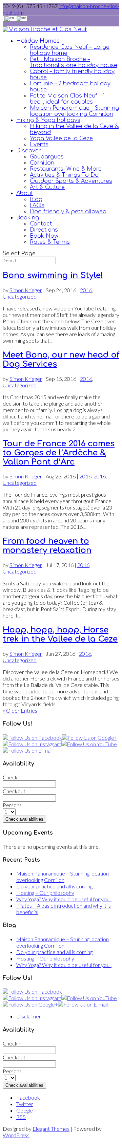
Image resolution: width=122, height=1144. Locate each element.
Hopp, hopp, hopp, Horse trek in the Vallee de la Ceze (60, 634)
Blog (36, 199)
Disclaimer (28, 1016)
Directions (44, 230)
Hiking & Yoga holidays (48, 120)
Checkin (12, 777)
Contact (41, 224)
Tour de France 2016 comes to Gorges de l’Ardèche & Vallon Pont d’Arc (59, 453)
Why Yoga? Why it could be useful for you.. (63, 899)
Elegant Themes (51, 1128)
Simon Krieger (25, 290)
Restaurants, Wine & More (66, 169)
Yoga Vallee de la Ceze (61, 138)
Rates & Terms (50, 242)
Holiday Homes (38, 41)
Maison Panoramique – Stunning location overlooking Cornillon (74, 111)
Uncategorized (20, 296)
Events (39, 145)
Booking (27, 218)
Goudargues (47, 157)
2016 (86, 290)
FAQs (37, 205)
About (24, 193)
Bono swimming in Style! (53, 275)
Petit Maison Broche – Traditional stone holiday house (73, 62)
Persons (12, 805)
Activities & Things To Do (64, 175)
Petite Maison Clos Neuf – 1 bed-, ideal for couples (67, 99)
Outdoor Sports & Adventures (71, 181)
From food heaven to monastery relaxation (47, 546)
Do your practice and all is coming (54, 886)
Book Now (44, 236)
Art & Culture (47, 187)
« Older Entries (20, 710)
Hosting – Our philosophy (45, 892)
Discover (28, 151)
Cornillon (42, 163)
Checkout (14, 791)
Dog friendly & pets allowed (68, 212)
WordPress (16, 1135)
